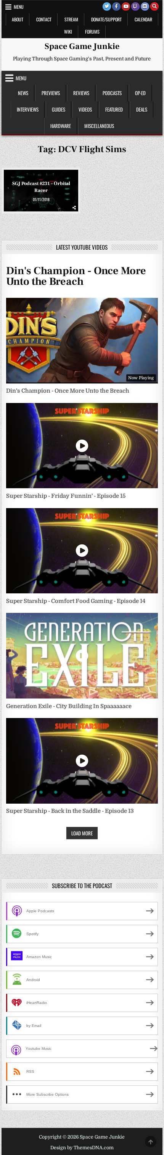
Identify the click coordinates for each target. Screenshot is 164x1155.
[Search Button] (154, 6)
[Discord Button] (145, 6)
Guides (58, 109)
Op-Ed (140, 93)
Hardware (60, 126)
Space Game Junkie (82, 46)
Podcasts (112, 93)
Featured (114, 109)
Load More (82, 833)
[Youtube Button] (126, 6)
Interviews (28, 109)
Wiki (68, 31)
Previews (51, 93)
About (17, 19)
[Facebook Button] (116, 6)
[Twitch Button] (135, 6)
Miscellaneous (99, 126)
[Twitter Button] (107, 6)
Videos (85, 109)
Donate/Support (106, 19)
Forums (92, 31)
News (23, 93)
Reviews (81, 93)
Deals (141, 109)
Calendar (143, 19)
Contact (43, 19)
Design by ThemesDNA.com (82, 1147)
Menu (19, 6)
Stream (71, 19)
